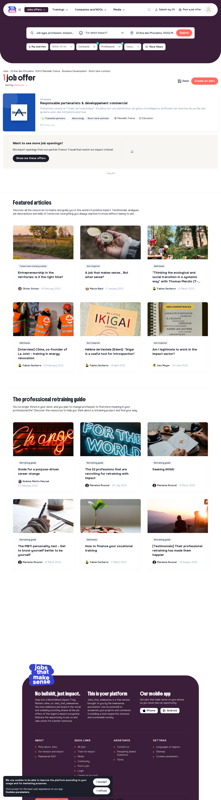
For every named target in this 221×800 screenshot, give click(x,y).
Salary (130, 46)
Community (84, 761)
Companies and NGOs (89, 9)
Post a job (83, 766)
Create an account (88, 775)
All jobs (82, 746)
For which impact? (96, 33)
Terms (120, 759)
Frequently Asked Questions (126, 753)
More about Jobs (47, 746)
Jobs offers (34, 9)
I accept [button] (101, 782)
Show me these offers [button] (31, 158)
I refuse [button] (102, 790)
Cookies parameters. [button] (18, 792)
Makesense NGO (47, 756)
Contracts (88, 45)
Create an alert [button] (205, 81)
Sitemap (160, 751)
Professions (112, 45)
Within (59, 46)
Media (117, 9)
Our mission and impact (51, 751)
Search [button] (184, 33)
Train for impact (86, 751)
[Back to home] (42, 675)
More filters (156, 46)
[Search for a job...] (149, 9)
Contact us (123, 746)
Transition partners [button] (53, 118)
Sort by (14, 85)
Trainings (58, 9)
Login (81, 770)
